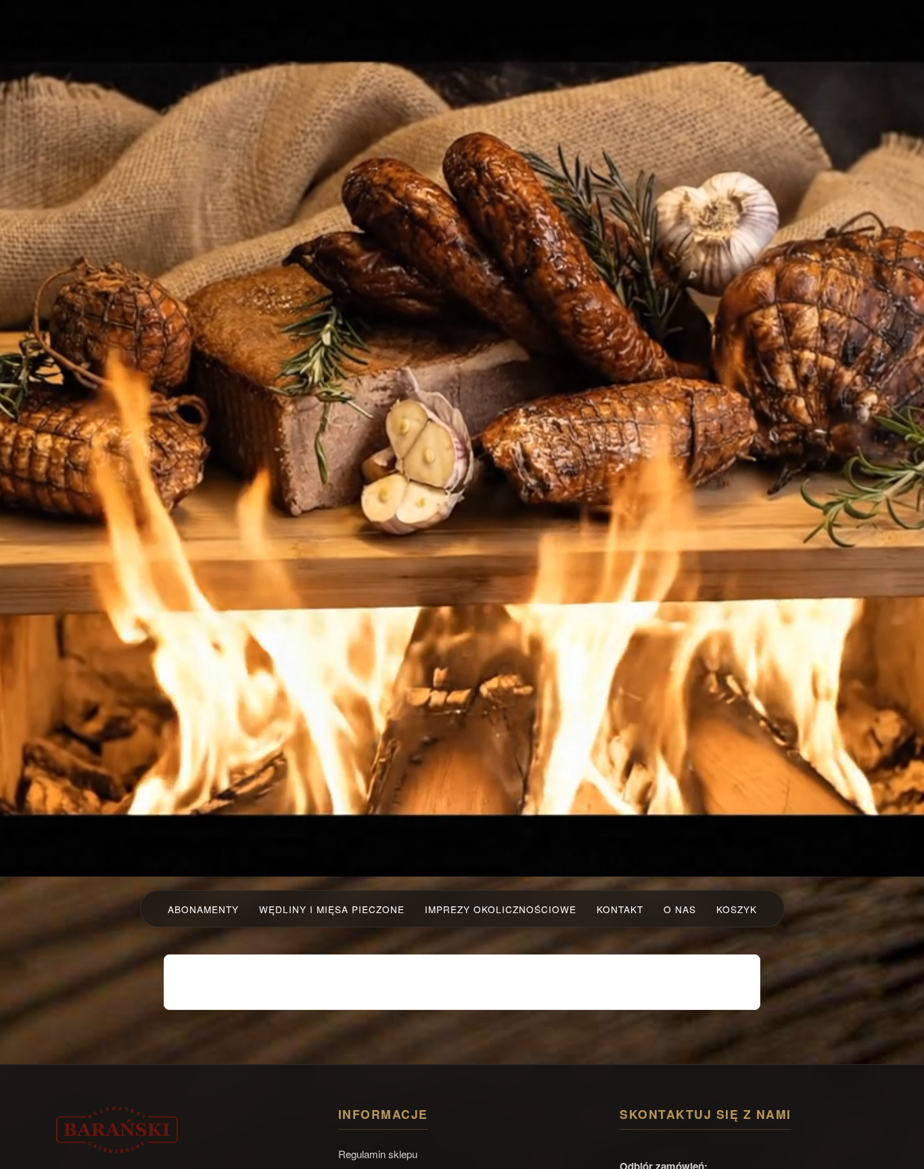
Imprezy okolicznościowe (500, 909)
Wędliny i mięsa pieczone (332, 909)
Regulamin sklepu (377, 1154)
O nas (680, 909)
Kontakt (620, 909)
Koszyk (736, 909)
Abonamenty (203, 909)
